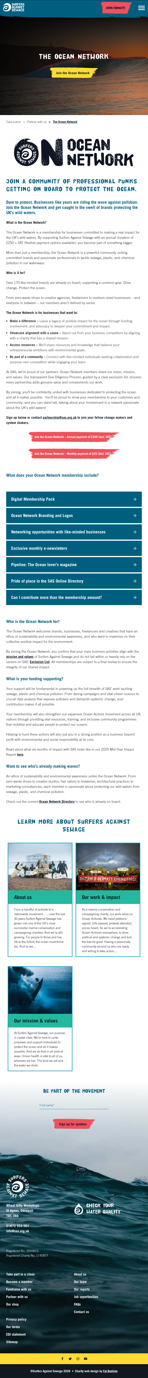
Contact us (81, 1312)
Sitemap (12, 1342)
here (20, 754)
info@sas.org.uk (17, 1231)
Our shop (12, 1304)
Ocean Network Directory (57, 801)
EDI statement (16, 1334)
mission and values (20, 656)
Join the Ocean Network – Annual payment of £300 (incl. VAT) (72, 437)
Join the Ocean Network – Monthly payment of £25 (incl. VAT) (72, 454)
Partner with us (37, 122)
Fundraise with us (18, 1289)
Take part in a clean (20, 1274)
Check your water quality (103, 1209)
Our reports (82, 1289)
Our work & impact (101, 897)
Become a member (19, 1282)
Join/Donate (115, 8)
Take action (13, 122)
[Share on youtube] (85, 1359)
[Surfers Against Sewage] (14, 8)
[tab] (13, 122)
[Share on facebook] (62, 1359)
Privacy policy (16, 1319)
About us (23, 897)
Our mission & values (36, 1020)
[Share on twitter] (70, 1359)
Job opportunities (86, 1297)
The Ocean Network (65, 122)
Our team (80, 1282)
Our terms (13, 1327)
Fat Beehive (110, 1371)
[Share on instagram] (78, 1359)
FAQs (77, 1304)
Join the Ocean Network (73, 73)
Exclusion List (40, 662)
